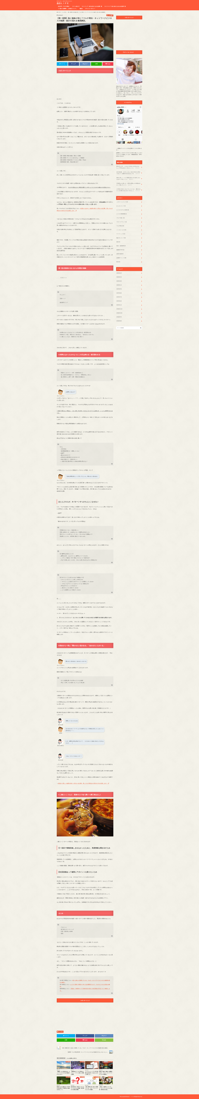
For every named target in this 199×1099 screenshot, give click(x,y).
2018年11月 (119, 309)
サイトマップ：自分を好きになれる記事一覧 (92, 6)
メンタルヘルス (121, 229)
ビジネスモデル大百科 (122, 210)
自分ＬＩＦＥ (63, 3)
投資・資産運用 (121, 245)
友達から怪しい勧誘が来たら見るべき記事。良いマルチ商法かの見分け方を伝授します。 (83, 783)
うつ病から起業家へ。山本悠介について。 (67, 8)
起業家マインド (121, 257)
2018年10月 (119, 313)
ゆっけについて (121, 206)
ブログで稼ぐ (120, 218)
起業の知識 (119, 253)
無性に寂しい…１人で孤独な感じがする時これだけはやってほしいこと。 (128, 178)
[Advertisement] (85, 86)
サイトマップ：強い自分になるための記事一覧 (115, 6)
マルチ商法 (60, 1031)
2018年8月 (119, 321)
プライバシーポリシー (90, 8)
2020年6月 (119, 273)
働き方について (121, 237)
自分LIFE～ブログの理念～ (64, 6)
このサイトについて (122, 202)
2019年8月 (119, 293)
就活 (118, 241)
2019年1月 (119, 305)
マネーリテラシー (121, 221)
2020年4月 (119, 281)
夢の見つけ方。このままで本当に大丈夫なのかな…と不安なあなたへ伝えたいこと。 (127, 167)
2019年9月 (119, 289)
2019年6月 (119, 301)
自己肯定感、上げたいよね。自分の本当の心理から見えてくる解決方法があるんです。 (128, 172)
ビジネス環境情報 (121, 213)
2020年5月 (119, 277)
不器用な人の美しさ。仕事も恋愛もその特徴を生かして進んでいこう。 (128, 184)
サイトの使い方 (75, 6)
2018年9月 (119, 317)
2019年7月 (119, 297)
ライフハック (120, 233)
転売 (118, 261)
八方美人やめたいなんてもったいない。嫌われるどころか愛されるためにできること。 (128, 189)
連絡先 (81, 8)
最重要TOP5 (120, 249)
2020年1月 (119, 285)
